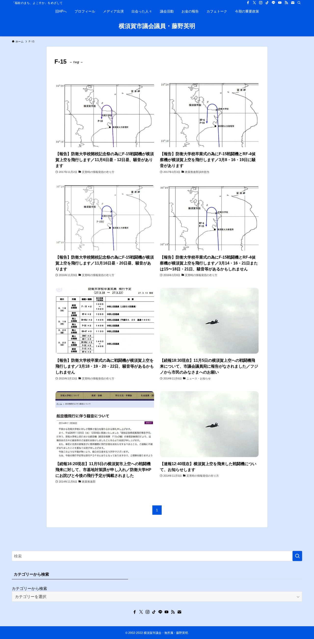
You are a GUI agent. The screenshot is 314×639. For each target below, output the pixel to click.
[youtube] (280, 2)
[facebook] (248, 2)
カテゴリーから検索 (29, 588)
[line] (273, 2)
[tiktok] (267, 2)
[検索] (299, 2)
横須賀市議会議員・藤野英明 (157, 25)
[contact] (292, 2)
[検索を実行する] (297, 556)
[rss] (286, 2)
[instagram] (261, 2)
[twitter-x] (254, 2)
